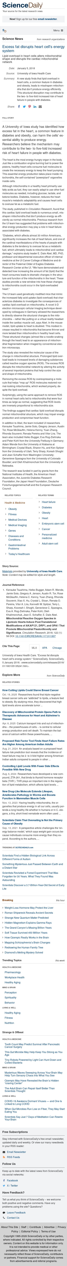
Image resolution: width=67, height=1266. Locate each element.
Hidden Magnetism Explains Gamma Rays (28, 922)
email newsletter (47, 19)
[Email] (40, 106)
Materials (7, 571)
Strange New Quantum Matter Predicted (27, 917)
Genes (12, 530)
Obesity (12, 509)
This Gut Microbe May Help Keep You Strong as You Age (33, 1053)
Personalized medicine (49, 536)
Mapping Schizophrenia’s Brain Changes (27, 942)
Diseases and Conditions (16, 537)
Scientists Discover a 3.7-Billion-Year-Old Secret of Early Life (33, 886)
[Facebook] (19, 106)
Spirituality (10, 997)
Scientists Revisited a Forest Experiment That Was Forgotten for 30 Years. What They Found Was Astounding (30, 876)
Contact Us (13, 1217)
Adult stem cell (50, 543)
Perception (11, 992)
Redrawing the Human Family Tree (24, 947)
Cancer (46, 529)
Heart (45, 518)
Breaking (7, 900)
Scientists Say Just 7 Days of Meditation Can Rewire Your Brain (34, 1118)
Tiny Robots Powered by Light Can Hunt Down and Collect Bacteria (33, 1061)
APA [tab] (44, 648)
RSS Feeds (13, 1157)
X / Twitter (12, 1185)
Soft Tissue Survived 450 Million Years (26, 932)
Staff (23, 1227)
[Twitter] (24, 106)
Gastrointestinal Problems (17, 546)
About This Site (9, 1227)
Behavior (10, 1002)
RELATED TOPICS (13, 495)
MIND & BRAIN (9, 987)
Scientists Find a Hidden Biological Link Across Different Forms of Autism (28, 857)
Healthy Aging (12, 982)
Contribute (35, 1227)
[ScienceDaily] (22, 5)
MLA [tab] (34, 648)
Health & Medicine (15, 502)
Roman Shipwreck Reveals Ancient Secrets (29, 912)
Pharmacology (13, 972)
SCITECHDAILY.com (24, 847)
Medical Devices (17, 519)
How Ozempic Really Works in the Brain (27, 937)
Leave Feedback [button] (16, 1212)
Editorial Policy (29, 1231)
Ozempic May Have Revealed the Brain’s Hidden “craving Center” (32, 1082)
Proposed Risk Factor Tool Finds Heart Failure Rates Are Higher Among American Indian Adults (33, 742)
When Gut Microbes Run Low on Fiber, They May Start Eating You (35, 1110)
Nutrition (9, 1023)
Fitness (12, 514)
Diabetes (47, 507)
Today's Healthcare (19, 554)
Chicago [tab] (57, 648)
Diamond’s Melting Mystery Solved (24, 952)
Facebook (12, 1180)
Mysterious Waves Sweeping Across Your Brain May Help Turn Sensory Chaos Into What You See (33, 1074)
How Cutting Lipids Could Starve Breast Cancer (30, 690)
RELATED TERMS (46, 495)
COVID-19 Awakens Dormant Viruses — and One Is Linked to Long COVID (33, 1102)
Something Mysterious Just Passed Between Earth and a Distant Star (32, 865)
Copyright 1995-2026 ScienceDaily (23, 1236)
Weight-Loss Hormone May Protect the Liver (29, 907)
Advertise (49, 1227)
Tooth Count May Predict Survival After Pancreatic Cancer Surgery (32, 1045)
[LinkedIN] (35, 106)
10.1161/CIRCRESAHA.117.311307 (35, 636)
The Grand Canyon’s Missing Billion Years (28, 927)
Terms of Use (48, 1231)
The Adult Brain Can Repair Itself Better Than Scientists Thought (30, 1089)
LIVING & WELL (9, 1007)
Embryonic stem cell (53, 523)
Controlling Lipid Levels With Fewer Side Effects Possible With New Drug (30, 767)
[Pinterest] (29, 106)
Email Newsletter (16, 1152)
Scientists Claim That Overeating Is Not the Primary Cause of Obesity (32, 821)
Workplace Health (14, 977)
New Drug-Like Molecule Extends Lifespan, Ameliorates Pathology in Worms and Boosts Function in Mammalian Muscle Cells (28, 794)
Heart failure (48, 502)
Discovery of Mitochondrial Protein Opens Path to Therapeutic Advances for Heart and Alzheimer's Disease (31, 715)
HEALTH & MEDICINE (11, 967)
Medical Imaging (17, 525)
